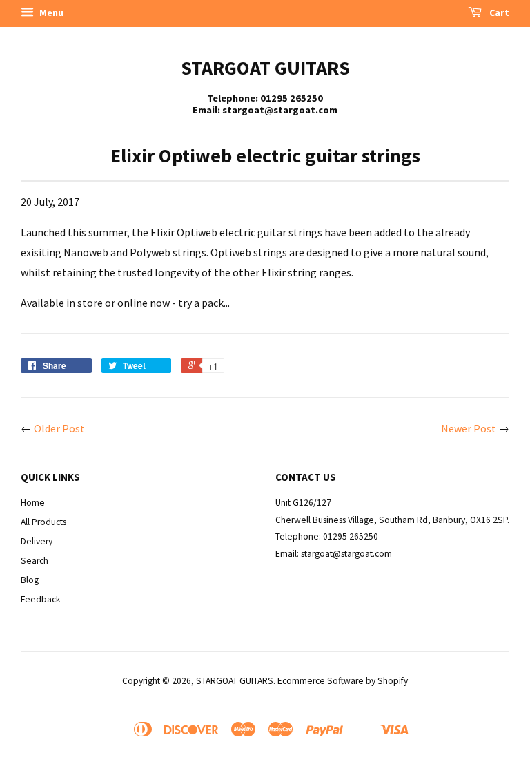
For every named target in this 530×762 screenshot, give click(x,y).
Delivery (36, 541)
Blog (30, 580)
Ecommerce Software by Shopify (342, 681)
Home (33, 502)
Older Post (59, 428)
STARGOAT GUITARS (265, 67)
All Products (43, 522)
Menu (50, 12)
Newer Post (468, 428)
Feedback (41, 599)
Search (34, 560)
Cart (498, 12)
